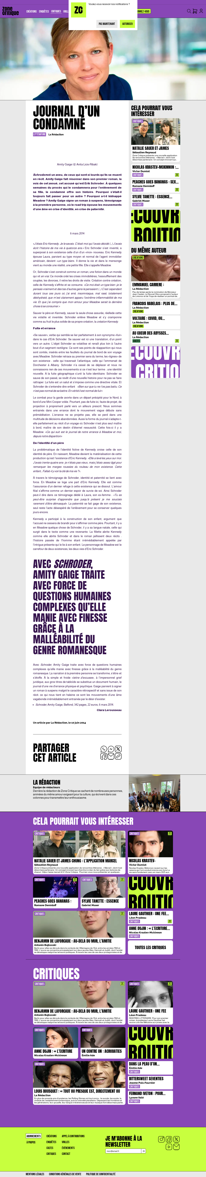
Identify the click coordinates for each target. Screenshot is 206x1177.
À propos (31, 1142)
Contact (66, 1154)
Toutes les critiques (150, 947)
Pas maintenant (107, 24)
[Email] (176, 1147)
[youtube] (169, 1147)
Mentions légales (35, 1174)
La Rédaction (56, 134)
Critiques (51, 1154)
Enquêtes (51, 1142)
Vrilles (65, 1142)
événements (68, 1148)
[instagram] (161, 1139)
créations (51, 1136)
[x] (176, 1139)
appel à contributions (73, 1136)
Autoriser (127, 24)
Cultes (49, 1148)
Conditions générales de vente (65, 1174)
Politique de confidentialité (101, 1174)
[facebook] (169, 1139)
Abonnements (34, 1136)
